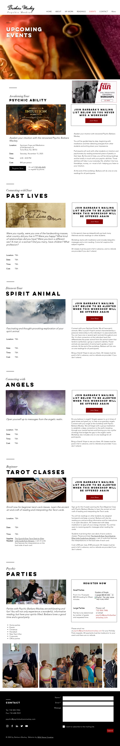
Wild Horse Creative (45, 737)
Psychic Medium (20, 12)
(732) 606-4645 (40, 167)
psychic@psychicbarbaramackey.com (106, 616)
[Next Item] (113, 665)
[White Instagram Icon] (7, 726)
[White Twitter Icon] (21, 726)
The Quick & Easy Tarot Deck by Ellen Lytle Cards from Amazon (29, 539)
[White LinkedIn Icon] (16, 726)
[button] (69, 11)
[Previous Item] (6, 665)
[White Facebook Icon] (12, 726)
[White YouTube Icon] (26, 726)
